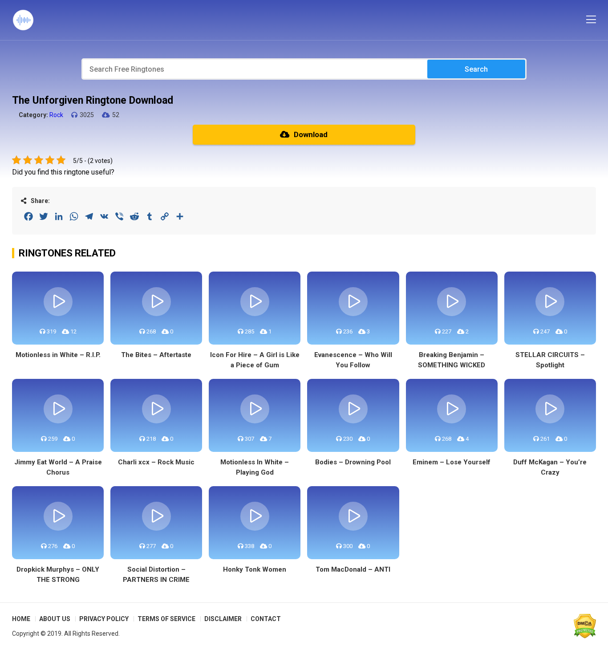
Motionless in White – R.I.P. (58, 355)
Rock (56, 114)
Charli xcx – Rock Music (156, 462)
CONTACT (266, 618)
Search (476, 69)
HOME (21, 618)
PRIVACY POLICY (104, 618)
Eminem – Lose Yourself (451, 462)
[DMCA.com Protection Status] (585, 626)
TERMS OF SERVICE (166, 618)
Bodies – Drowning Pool (353, 462)
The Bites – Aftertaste (156, 355)
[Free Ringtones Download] (23, 20)
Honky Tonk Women (254, 569)
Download (311, 134)
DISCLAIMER (223, 618)
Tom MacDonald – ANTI (353, 569)
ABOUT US (54, 618)
